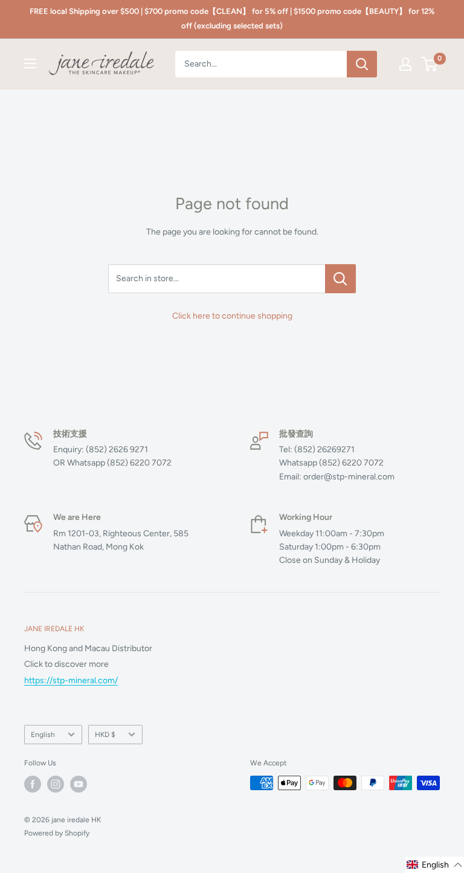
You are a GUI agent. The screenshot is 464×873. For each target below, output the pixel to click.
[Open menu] (30, 63)
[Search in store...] (340, 278)
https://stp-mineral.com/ (71, 680)
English (43, 734)
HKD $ (105, 734)
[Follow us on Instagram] (55, 784)
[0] (429, 64)
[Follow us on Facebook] (32, 784)
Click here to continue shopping (232, 316)
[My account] (405, 64)
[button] (434, 865)
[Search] (362, 64)
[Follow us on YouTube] (78, 784)
